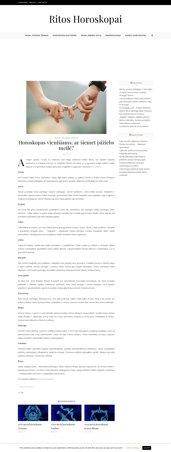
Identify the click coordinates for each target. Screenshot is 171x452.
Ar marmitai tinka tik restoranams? (134, 126)
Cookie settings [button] (132, 447)
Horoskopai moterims (64, 35)
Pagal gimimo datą (91, 35)
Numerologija (113, 35)
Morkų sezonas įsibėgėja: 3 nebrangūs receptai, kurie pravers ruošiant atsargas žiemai (135, 92)
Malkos (32, 2)
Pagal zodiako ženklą (36, 35)
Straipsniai (23, 2)
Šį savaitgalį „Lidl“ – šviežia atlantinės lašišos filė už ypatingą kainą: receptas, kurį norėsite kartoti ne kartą (135, 110)
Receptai (137, 83)
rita (22, 392)
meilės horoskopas (26, 387)
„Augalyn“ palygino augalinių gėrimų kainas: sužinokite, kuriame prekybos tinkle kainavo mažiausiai (134, 120)
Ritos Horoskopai (85, 18)
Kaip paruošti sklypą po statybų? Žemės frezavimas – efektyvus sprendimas (133, 144)
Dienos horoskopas (135, 35)
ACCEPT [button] (147, 448)
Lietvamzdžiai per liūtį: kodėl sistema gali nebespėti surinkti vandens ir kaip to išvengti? (135, 101)
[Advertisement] (85, 57)
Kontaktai (42, 2)
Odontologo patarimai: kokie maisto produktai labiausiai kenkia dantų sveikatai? (134, 172)
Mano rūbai (137, 135)
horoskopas (96, 166)
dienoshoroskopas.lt (45, 379)
